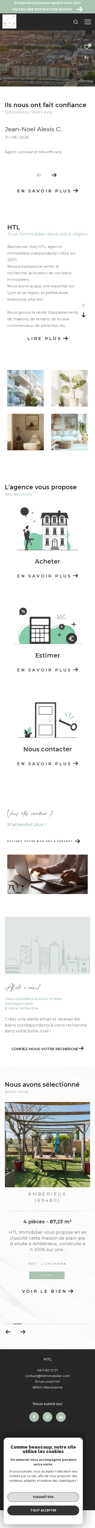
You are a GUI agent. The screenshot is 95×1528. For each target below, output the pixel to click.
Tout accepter (43, 1510)
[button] (54, 175)
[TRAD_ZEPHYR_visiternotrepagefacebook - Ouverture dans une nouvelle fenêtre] (34, 1400)
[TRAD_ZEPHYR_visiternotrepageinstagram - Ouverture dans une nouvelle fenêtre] (47, 1400)
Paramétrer (43, 1497)
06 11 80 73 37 (47, 1354)
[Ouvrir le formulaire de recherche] (75, 22)
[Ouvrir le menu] (87, 21)
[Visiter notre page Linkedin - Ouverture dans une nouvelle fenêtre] (61, 1400)
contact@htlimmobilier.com (47, 1359)
